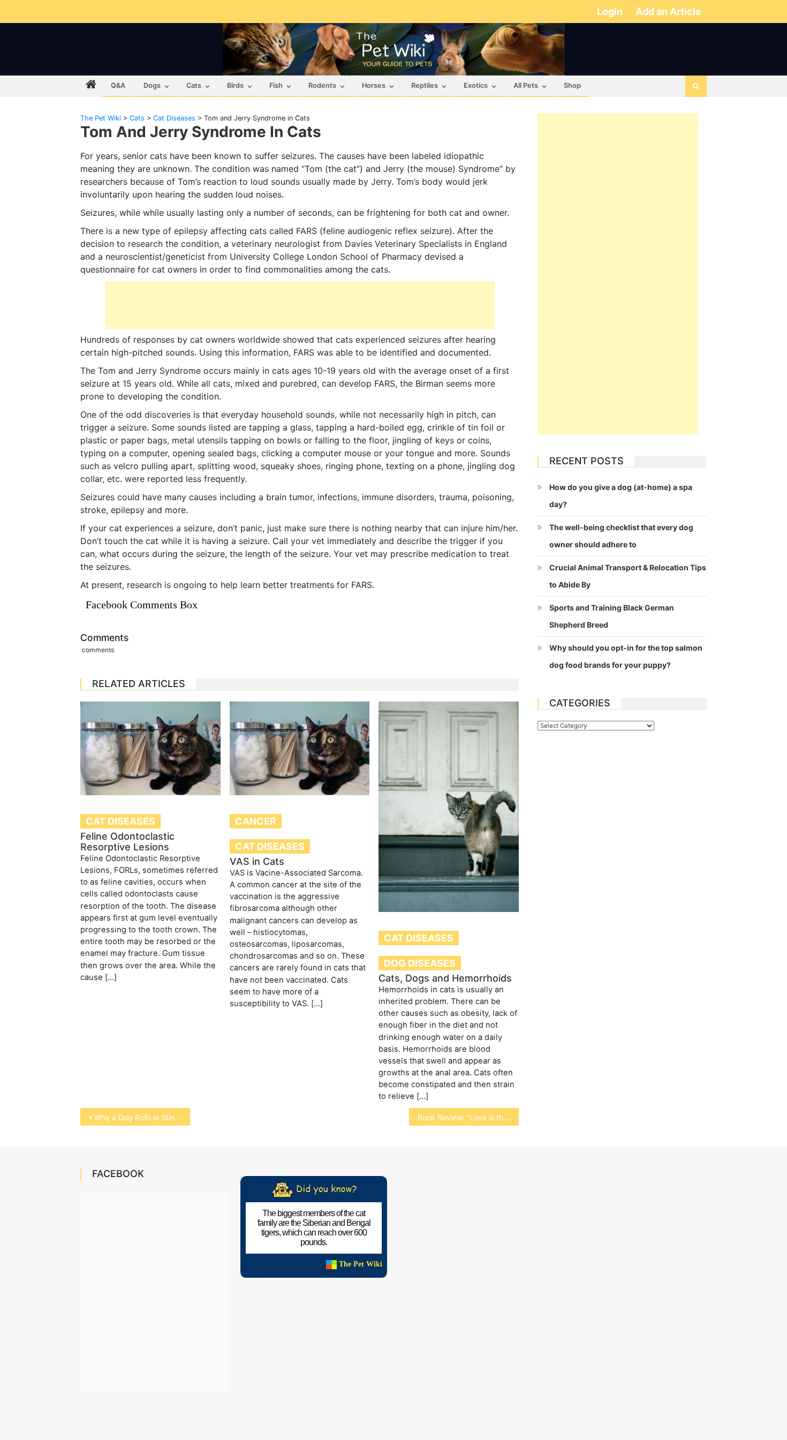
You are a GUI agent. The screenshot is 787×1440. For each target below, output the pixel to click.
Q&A (118, 85)
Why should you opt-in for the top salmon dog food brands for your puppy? (625, 656)
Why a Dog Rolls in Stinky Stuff (142, 1117)
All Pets (525, 85)
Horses (373, 85)
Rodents (322, 85)
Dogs (152, 85)
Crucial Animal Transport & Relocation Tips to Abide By (627, 576)
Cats (193, 85)
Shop (572, 85)
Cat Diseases (120, 821)
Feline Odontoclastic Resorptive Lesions (127, 842)
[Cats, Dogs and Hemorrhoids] (449, 807)
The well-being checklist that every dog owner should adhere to (621, 536)
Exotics (476, 85)
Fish (276, 85)
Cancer (255, 821)
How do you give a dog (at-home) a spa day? (620, 495)
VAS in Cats (257, 861)
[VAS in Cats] (300, 748)
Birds (235, 85)
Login (611, 11)
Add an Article (668, 11)
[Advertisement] (300, 305)
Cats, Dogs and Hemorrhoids (445, 978)
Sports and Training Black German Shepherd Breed (611, 616)
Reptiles (424, 85)
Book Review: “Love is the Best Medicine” (468, 1117)
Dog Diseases (420, 963)
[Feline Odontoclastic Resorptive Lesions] (150, 748)
